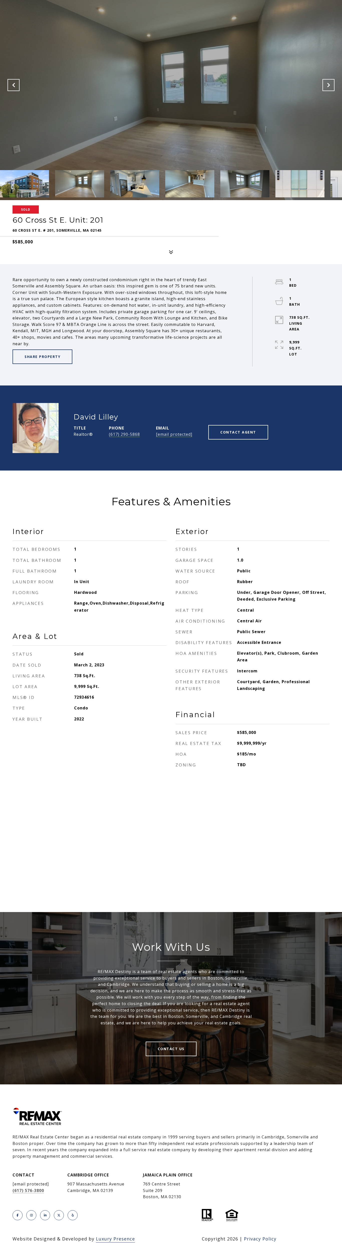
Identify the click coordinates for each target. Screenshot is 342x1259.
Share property (42, 356)
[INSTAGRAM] (31, 1215)
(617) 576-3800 (28, 1190)
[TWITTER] (59, 1215)
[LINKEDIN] (45, 1215)
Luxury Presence (115, 1239)
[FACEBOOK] (18, 1215)
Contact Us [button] (171, 1048)
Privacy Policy (260, 1239)
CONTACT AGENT (238, 432)
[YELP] (73, 1215)
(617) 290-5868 (124, 434)
